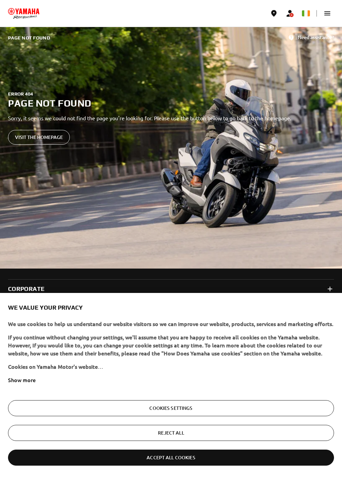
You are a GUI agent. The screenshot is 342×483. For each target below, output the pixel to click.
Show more (22, 379)
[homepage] (23, 13)
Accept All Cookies (171, 457)
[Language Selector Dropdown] (306, 13)
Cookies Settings (170, 408)
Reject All (171, 433)
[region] (171, 388)
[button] (327, 13)
